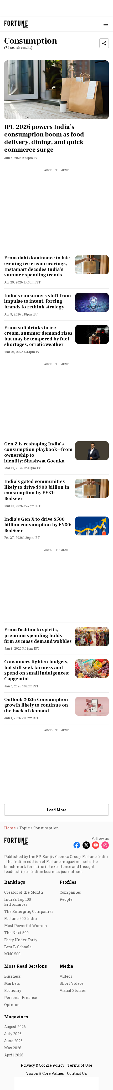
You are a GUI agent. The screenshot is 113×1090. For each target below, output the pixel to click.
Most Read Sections (25, 966)
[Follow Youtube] (95, 845)
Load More (56, 809)
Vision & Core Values (45, 1073)
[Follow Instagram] (105, 845)
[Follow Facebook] (76, 845)
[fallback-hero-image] (56, 89)
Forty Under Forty (20, 939)
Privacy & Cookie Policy (42, 1065)
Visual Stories (73, 990)
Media (66, 966)
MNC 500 (12, 953)
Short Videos (72, 983)
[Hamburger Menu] (105, 24)
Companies (70, 892)
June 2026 (13, 1040)
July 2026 (13, 1033)
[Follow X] (86, 845)
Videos (66, 976)
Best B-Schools (18, 946)
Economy (12, 990)
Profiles (68, 882)
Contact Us (77, 1073)
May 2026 (12, 1047)
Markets (12, 983)
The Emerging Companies (28, 911)
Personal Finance (20, 997)
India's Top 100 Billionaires (17, 902)
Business (12, 976)
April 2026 (13, 1054)
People (66, 899)
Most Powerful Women (25, 925)
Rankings (14, 882)
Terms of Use (80, 1065)
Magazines (16, 1016)
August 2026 (15, 1026)
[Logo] (16, 24)
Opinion (12, 1004)
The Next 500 (16, 932)
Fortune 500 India (20, 918)
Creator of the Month (23, 892)
